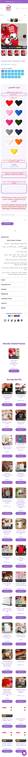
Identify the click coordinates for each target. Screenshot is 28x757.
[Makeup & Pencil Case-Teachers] (20, 628)
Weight (3, 308)
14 (22, 74)
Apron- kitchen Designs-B (21, 423)
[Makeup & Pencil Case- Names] (7, 440)
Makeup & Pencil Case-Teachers (20, 635)
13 (19, 74)
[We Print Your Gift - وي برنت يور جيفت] (8, 8)
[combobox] (13, 15)
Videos (3, 280)
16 (5, 77)
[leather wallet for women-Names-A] (20, 736)
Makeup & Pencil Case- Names (7, 447)
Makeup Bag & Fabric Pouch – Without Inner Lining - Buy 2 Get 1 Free (7, 692)
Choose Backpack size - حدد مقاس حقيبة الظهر (21, 448)
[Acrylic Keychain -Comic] (7, 576)
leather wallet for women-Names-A (21, 744)
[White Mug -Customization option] (20, 466)
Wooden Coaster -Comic (7, 423)
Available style (6, 284)
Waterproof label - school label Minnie (21, 584)
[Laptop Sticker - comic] (7, 550)
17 (9, 77)
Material (4, 289)
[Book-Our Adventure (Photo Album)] (7, 466)
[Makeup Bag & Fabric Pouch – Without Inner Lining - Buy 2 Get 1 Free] (7, 682)
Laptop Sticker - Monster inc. (20, 609)
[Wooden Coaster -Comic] (7, 415)
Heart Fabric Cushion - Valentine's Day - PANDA (14, 363)
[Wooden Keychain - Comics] (20, 711)
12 (15, 74)
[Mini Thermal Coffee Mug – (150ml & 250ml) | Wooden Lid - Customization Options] (20, 492)
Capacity (4, 303)
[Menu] (1, 8)
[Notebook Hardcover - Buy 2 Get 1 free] (7, 628)
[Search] (25, 15)
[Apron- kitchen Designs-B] (20, 415)
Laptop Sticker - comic (7, 558)
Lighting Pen (20, 661)
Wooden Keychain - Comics (21, 719)
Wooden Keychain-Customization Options (7, 397)
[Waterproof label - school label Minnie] (20, 576)
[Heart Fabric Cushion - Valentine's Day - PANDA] (14, 353)
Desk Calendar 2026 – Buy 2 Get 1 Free (7, 610)
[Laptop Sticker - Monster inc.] (20, 601)
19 (15, 77)
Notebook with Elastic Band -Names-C (7, 532)
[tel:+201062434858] (19, 8)
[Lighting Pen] (20, 654)
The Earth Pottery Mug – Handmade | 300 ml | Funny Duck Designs (7, 664)
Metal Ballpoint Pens (21, 396)
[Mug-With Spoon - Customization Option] (7, 492)
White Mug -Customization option (21, 475)
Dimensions (4, 294)
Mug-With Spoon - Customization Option (7, 501)
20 (19, 77)
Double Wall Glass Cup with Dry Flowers (21, 691)
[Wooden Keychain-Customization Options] (7, 388)
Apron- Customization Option (21, 559)
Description (5, 237)
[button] (17, 8)
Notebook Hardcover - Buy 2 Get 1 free (7, 636)
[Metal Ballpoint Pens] (20, 388)
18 (12, 77)
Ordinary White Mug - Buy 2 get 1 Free (21, 532)
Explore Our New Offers (18, 1)
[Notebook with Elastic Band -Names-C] (7, 523)
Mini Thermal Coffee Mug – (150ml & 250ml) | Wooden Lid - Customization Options (21, 503)
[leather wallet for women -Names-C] (7, 736)
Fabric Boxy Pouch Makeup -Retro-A (7, 719)
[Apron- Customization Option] (20, 550)
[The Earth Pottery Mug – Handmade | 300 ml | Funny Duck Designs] (7, 654)
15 (2, 77)
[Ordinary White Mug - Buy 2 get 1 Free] (20, 523)
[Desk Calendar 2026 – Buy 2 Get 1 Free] (7, 601)
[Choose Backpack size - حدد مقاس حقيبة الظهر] (20, 440)
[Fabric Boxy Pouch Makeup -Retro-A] (7, 711)
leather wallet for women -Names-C (7, 744)
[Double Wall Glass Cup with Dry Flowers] (20, 682)
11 (12, 74)
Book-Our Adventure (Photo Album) (7, 475)
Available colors (6, 298)
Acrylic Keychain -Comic (7, 584)
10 (9, 74)
